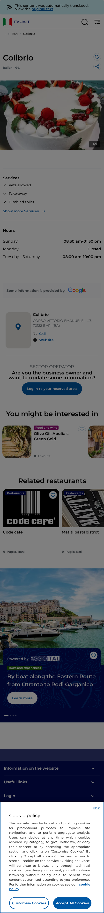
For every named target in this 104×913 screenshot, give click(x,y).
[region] (52, 857)
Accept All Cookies (72, 903)
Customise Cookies (29, 903)
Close (96, 808)
